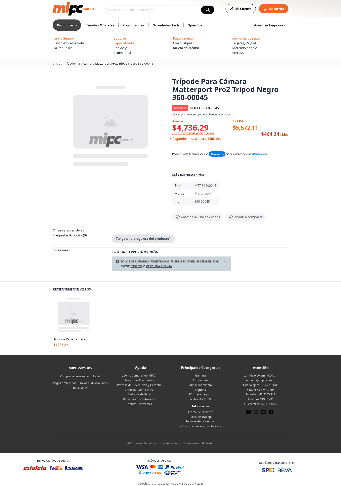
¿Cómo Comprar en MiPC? (139, 375)
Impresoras (200, 380)
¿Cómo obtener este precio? (193, 133)
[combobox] (159, 10)
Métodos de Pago (139, 394)
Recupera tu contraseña (139, 399)
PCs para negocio (200, 394)
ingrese (136, 266)
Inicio (56, 63)
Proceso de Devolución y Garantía (139, 385)
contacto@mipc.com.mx (261, 380)
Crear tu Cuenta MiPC (139, 390)
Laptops (200, 390)
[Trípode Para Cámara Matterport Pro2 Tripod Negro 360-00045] (74, 314)
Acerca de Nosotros (201, 412)
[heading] (82, 230)
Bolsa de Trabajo (201, 417)
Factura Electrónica (139, 404)
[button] (111, 125)
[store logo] (73, 8)
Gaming (200, 375)
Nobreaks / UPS (200, 399)
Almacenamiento (200, 385)
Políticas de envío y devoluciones (200, 426)
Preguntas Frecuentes (139, 380)
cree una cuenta (159, 266)
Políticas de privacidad (201, 421)
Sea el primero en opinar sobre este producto (202, 114)
